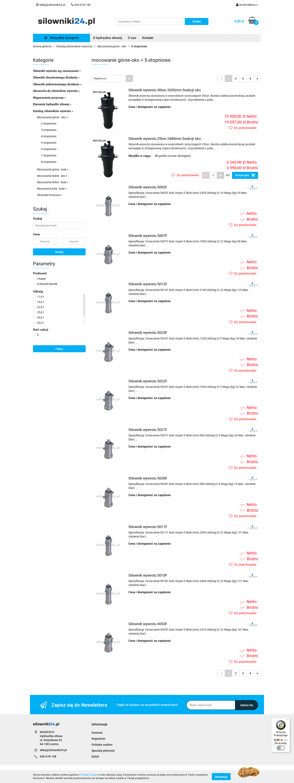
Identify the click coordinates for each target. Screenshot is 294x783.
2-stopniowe (48, 123)
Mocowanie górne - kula (52, 169)
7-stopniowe (48, 155)
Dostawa (97, 732)
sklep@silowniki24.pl (53, 750)
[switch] (281, 747)
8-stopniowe (48, 161)
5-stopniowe (48, 142)
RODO (95, 756)
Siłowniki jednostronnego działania (56, 84)
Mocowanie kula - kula (51, 188)
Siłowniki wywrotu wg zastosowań (56, 71)
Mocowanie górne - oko (51, 117)
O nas (132, 38)
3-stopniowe (48, 129)
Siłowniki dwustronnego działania (55, 77)
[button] (99, 724)
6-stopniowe (48, 149)
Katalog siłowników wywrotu (52, 111)
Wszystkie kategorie (64, 38)
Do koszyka (242, 175)
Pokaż (59, 348)
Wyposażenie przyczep (48, 97)
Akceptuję (221, 776)
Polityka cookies (102, 744)
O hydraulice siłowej (107, 38)
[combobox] (112, 78)
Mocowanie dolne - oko (51, 175)
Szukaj (59, 252)
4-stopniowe (48, 136)
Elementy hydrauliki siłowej (51, 104)
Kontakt (147, 38)
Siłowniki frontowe (49, 195)
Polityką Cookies (89, 774)
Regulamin (98, 738)
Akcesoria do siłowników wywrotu (56, 91)
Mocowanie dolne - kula (52, 182)
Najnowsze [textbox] (100, 78)
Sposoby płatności (103, 750)
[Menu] (287, 720)
